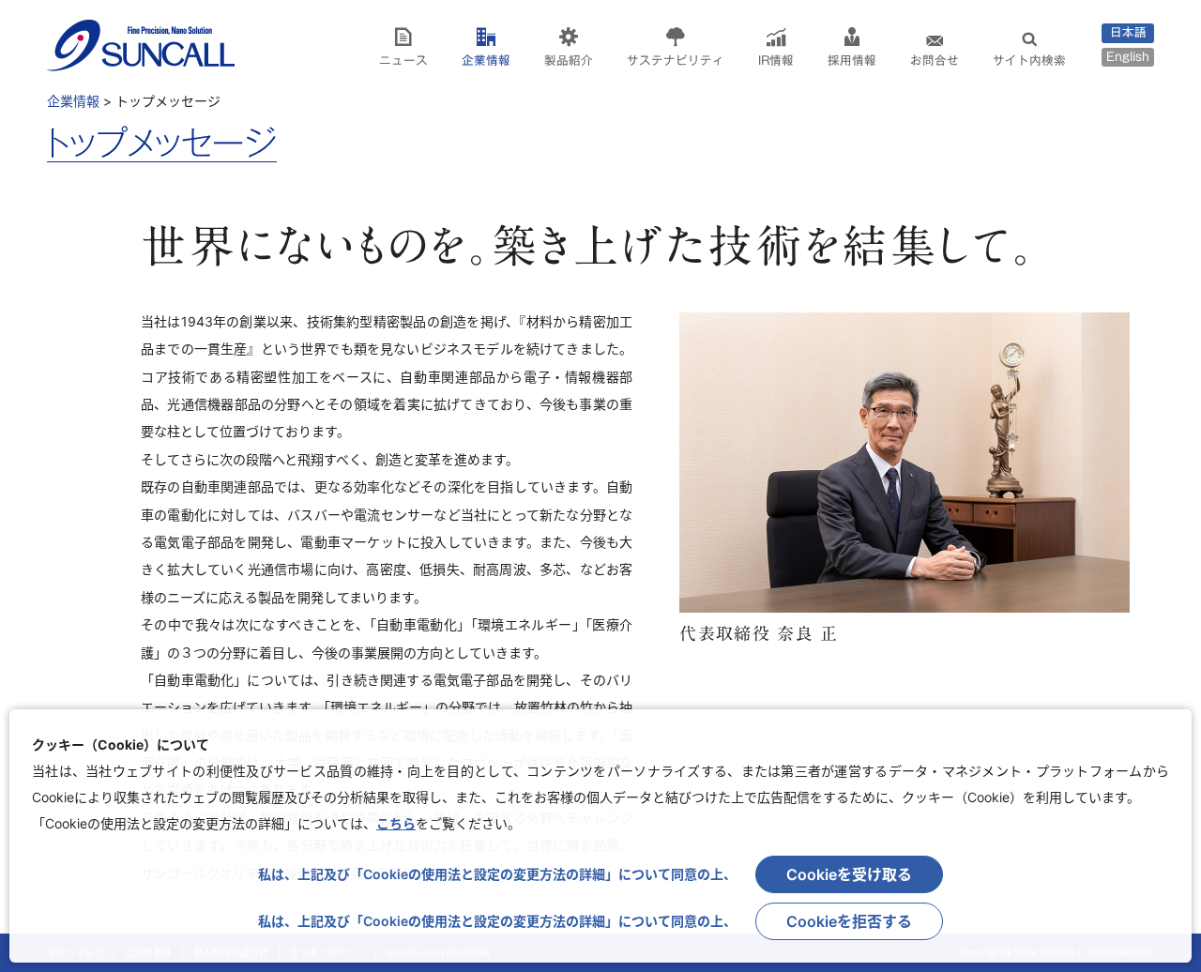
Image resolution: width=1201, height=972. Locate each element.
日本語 (1128, 32)
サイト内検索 (1029, 60)
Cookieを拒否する (849, 921)
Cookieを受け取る (849, 874)
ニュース (403, 60)
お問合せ (934, 60)
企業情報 (486, 60)
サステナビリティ (675, 60)
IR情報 (776, 60)
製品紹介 (568, 60)
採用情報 (852, 60)
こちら (396, 823)
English (1127, 57)
